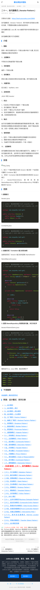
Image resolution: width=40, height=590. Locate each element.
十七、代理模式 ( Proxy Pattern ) (15, 454)
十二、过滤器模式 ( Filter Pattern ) (16, 438)
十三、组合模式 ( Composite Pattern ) (17, 441)
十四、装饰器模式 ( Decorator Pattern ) (17, 445)
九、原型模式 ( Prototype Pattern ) (16, 429)
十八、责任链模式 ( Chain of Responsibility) (19, 457)
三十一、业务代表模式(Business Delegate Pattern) (21, 499)
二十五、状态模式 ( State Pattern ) (16, 481)
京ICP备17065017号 (12, 583)
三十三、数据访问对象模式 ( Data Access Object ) (21, 506)
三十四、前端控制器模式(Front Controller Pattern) (21, 509)
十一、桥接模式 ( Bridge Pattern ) (15, 435)
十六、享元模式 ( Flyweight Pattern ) (16, 451)
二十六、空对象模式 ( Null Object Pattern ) (18, 484)
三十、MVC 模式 (9, 496)
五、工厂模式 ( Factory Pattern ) (15, 417)
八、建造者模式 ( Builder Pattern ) (16, 426)
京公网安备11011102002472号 (25, 583)
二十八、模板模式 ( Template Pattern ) (17, 490)
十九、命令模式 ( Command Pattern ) (17, 460)
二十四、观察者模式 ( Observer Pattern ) (18, 478)
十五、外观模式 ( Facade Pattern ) (16, 448)
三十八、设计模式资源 (11, 523)
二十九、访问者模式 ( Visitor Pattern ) (17, 493)
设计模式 (19, 6)
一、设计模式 (8, 405)
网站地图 (28, 587)
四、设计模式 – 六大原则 (12, 414)
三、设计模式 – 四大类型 (12, 411)
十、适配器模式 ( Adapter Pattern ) (16, 432)
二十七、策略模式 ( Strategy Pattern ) (17, 487)
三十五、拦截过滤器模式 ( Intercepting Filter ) (20, 512)
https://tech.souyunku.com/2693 (23, 18)
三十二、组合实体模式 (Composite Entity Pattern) (21, 502)
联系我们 (13, 576)
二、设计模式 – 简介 (11, 408)
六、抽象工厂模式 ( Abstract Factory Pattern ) (20, 420)
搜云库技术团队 (20, 2)
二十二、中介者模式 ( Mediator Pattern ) (18, 472)
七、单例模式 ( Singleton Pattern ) (16, 423)
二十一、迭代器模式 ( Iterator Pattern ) (18, 10)
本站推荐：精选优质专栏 (9, 395)
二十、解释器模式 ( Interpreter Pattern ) (18, 463)
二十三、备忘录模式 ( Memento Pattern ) (18, 475)
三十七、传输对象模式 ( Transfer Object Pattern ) (21, 520)
